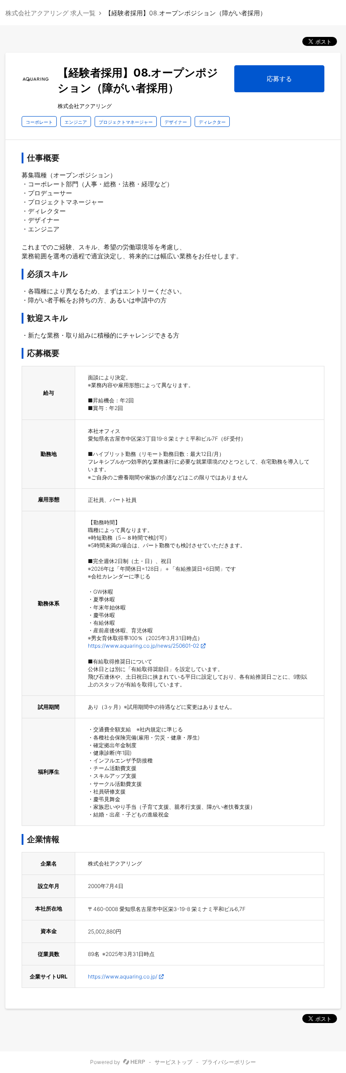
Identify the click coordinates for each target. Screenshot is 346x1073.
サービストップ (173, 1062)
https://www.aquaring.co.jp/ (122, 976)
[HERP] (134, 1062)
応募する (279, 78)
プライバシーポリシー (229, 1062)
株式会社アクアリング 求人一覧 (50, 13)
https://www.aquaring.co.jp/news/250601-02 (143, 645)
